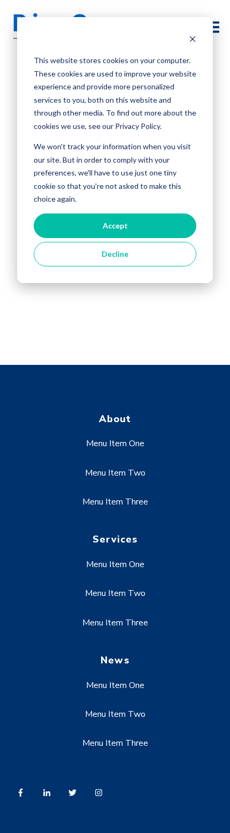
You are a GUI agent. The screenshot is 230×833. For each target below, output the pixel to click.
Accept (115, 225)
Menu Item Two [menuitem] (115, 473)
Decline (115, 253)
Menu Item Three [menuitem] (115, 502)
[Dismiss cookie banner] (192, 40)
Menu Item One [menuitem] (115, 443)
